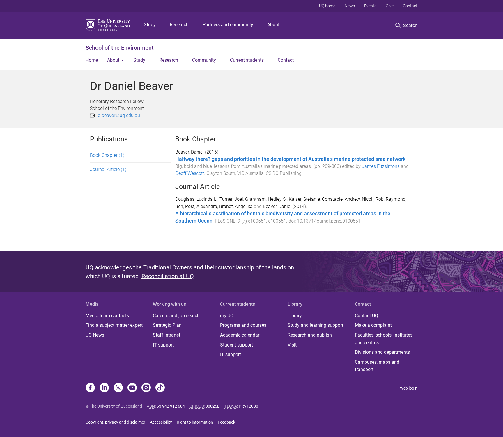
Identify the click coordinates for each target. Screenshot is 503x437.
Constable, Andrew (341, 199)
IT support (163, 345)
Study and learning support (315, 325)
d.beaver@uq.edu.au (119, 115)
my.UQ (226, 315)
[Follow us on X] (118, 388)
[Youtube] (132, 388)
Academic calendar (239, 335)
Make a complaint (373, 325)
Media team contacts (107, 315)
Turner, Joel (231, 199)
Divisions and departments (382, 352)
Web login (408, 388)
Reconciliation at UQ (167, 276)
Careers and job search (176, 315)
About (273, 24)
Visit (292, 345)
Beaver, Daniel (189, 152)
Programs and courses (243, 325)
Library (295, 315)
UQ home (327, 5)
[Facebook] (90, 388)
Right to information (195, 422)
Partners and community (228, 24)
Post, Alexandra (201, 206)
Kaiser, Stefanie (304, 199)
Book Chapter (107, 155)
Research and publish (310, 335)
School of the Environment (120, 47)
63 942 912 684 (171, 406)
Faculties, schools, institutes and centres (383, 338)
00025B (213, 406)
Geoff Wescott (189, 173)
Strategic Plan (167, 325)
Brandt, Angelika (236, 206)
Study (150, 24)
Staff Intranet (166, 335)
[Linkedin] (104, 388)
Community (204, 60)
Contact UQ (366, 315)
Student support (236, 345)
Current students (247, 60)
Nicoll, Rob (373, 199)
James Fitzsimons (381, 166)
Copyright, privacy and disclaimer (115, 422)
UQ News (95, 335)
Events (370, 5)
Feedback (226, 422)
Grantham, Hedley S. (266, 199)
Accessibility (161, 422)
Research (179, 24)
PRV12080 (248, 406)
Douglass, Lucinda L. (196, 199)
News (350, 5)
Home (92, 60)
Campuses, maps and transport (377, 365)
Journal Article (108, 169)
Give (390, 5)
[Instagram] (146, 388)
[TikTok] (160, 388)
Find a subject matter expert (114, 325)
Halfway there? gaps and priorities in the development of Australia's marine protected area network (290, 159)
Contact (410, 5)
